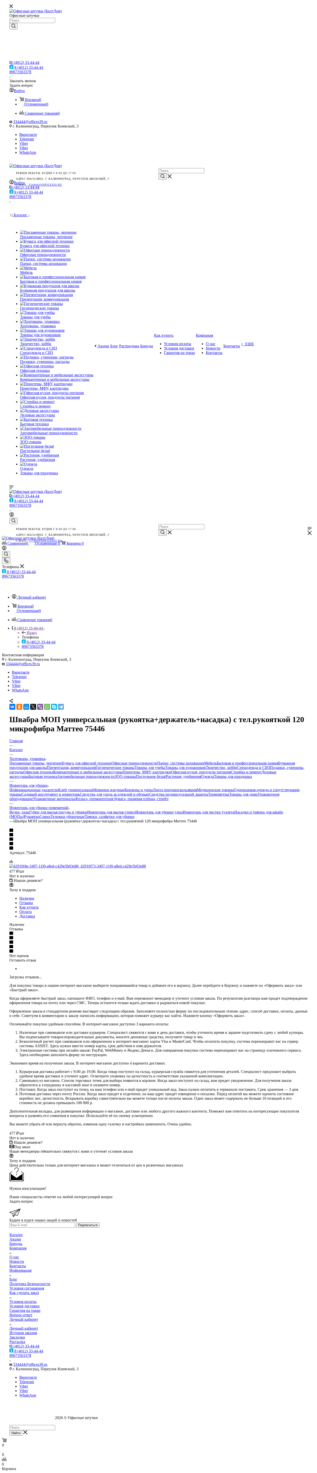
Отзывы (26, 903)
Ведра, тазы (19, 812)
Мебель (210, 763)
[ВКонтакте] (12, 707)
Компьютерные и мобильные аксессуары (88, 772)
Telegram (26, 139)
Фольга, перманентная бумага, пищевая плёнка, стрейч (121, 799)
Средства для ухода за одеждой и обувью (114, 794)
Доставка (27, 916)
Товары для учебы (149, 767)
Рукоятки (32, 816)
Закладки (17, 1337)
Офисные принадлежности (134, 763)
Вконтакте (28, 134)
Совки (45, 816)
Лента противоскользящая (175, 790)
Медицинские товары (215, 790)
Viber (23, 143)
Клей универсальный (76, 790)
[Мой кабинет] (11, 515)
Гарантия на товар (24, 1310)
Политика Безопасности (29, 1284)
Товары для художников (185, 767)
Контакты (17, 1266)
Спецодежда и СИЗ (253, 767)
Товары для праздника (233, 776)
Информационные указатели (33, 790)
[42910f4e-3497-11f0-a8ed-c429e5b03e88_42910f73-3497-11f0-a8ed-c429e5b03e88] (77, 866)
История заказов (23, 1333)
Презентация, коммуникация (71, 767)
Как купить (29, 907)
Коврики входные (109, 790)
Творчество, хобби (221, 767)
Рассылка (17, 1342)
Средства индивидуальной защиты (178, 794)
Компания (17, 1248)
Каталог (16, 1235)
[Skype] (54, 707)
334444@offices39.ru (30, 122)
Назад (32, 633)
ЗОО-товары (125, 776)
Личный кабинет (23, 1319)
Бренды (15, 1244)
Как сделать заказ (24, 1293)
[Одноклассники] (19, 707)
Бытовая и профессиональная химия (247, 763)
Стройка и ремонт (246, 772)
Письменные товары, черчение (35, 763)
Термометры (218, 794)
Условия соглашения (26, 1288)
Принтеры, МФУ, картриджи (147, 772)
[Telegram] (61, 707)
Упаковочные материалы (54, 799)
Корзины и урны (139, 790)
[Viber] (40, 707)
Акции (15, 1239)
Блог (13, 1279)
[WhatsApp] (47, 707)
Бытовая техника (42, 776)
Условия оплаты (23, 1301)
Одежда (207, 776)
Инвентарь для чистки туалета (208, 812)
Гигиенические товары (115, 767)
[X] (33, 707)
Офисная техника (38, 772)
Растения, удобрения (183, 776)
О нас (14, 1257)
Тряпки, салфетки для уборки (109, 816)
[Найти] (13, 26)
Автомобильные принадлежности (86, 776)
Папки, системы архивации (180, 763)
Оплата (25, 912)
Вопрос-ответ (20, 1315)
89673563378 (20, 72)
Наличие (26, 898)
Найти (15, 1433)
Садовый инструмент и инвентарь (51, 794)
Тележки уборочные (68, 816)
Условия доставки (24, 1306)
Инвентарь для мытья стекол (111, 812)
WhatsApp (27, 152)
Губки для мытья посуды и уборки (58, 812)
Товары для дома (243, 794)
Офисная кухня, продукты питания (201, 772)
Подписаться (88, 1225)
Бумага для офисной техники (86, 763)
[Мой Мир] (26, 707)
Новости (16, 1261)
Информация (20, 1270)
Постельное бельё (151, 776)
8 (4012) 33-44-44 (25, 62)
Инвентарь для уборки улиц (159, 812)
